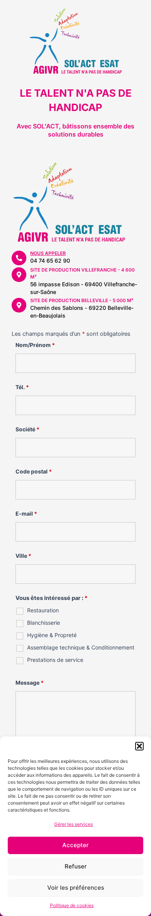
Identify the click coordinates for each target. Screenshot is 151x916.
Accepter (75, 845)
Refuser (76, 866)
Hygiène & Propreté (52, 635)
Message (29, 682)
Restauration (43, 610)
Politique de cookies (72, 905)
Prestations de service (55, 659)
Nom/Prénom (35, 345)
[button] (139, 746)
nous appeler (48, 253)
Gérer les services (73, 824)
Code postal (33, 471)
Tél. (22, 387)
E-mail (26, 513)
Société (27, 429)
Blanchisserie (43, 622)
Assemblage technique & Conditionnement (80, 647)
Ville (23, 555)
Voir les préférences (75, 887)
